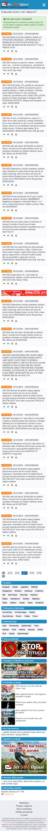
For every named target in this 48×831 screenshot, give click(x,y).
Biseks (32, 612)
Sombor (26, 599)
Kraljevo (18, 591)
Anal (4, 626)
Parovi (18, 616)
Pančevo (34, 595)
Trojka (27, 616)
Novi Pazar (12, 595)
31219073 (7, 34)
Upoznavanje (23, 634)
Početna (16, 12)
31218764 (7, 387)
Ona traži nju (8, 616)
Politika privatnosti (24, 812)
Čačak (15, 587)
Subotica (35, 599)
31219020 (7, 82)
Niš (23, 12)
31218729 (7, 465)
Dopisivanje (26, 626)
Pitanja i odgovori (24, 806)
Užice (5, 603)
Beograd (6, 587)
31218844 (7, 218)
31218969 (7, 115)
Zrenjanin (39, 603)
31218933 (7, 165)
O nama (24, 815)
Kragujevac (7, 591)
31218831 (7, 243)
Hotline (22, 630)
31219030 (7, 59)
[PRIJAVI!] (16, 51)
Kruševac (28, 591)
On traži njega (20, 612)
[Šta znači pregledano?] (4, 51)
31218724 (7, 493)
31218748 (7, 440)
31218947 (7, 142)
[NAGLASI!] (8, 51)
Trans (35, 616)
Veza (36, 626)
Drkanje (6, 630)
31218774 (7, 352)
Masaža (31, 630)
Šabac (5, 599)
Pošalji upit (9, 794)
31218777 (7, 329)
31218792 (7, 301)
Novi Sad (23, 595)
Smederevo (15, 599)
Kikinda (34, 587)
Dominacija (14, 626)
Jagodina (24, 587)
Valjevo (13, 603)
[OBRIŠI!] (12, 51)
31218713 (7, 544)
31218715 (7, 516)
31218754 (7, 415)
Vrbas (30, 603)
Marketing (24, 803)
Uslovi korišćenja (24, 809)
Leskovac (39, 591)
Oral (4, 634)
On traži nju (7, 612)
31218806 (7, 271)
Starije (11, 634)
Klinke (40, 630)
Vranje (22, 603)
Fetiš (14, 630)
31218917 (7, 193)
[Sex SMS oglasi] (15, 5)
